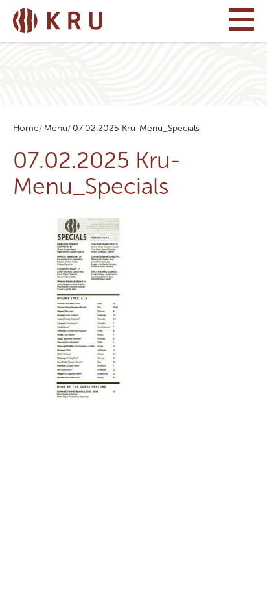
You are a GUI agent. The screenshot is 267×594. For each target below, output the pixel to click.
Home (26, 128)
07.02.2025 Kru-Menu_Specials (136, 128)
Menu (55, 128)
